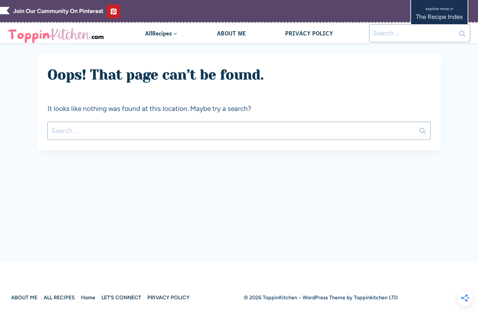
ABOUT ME (231, 33)
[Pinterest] (113, 11)
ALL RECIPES (59, 297)
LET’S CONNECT (121, 297)
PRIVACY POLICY (309, 33)
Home (88, 297)
